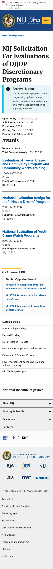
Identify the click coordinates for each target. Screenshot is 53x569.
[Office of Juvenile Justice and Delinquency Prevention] (10, 480)
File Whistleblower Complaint (16, 506)
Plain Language (9, 513)
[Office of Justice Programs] (8, 20)
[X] (15, 439)
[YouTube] (24, 439)
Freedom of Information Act (15, 542)
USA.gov (6, 549)
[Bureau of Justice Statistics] (26, 470)
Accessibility (8, 499)
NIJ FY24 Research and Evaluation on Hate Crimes (25, 308)
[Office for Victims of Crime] (26, 480)
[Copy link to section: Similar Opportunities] (34, 279)
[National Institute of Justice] (42, 468)
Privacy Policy (8, 520)
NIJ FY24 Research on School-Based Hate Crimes (26, 297)
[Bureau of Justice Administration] (10, 468)
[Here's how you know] (26, 5)
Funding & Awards (17, 35)
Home (4, 35)
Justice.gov (7, 556)
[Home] (28, 20)
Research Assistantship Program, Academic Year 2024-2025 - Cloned (25, 286)
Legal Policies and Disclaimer (16, 527)
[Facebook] (5, 439)
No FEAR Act (8, 534)
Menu (46, 20)
